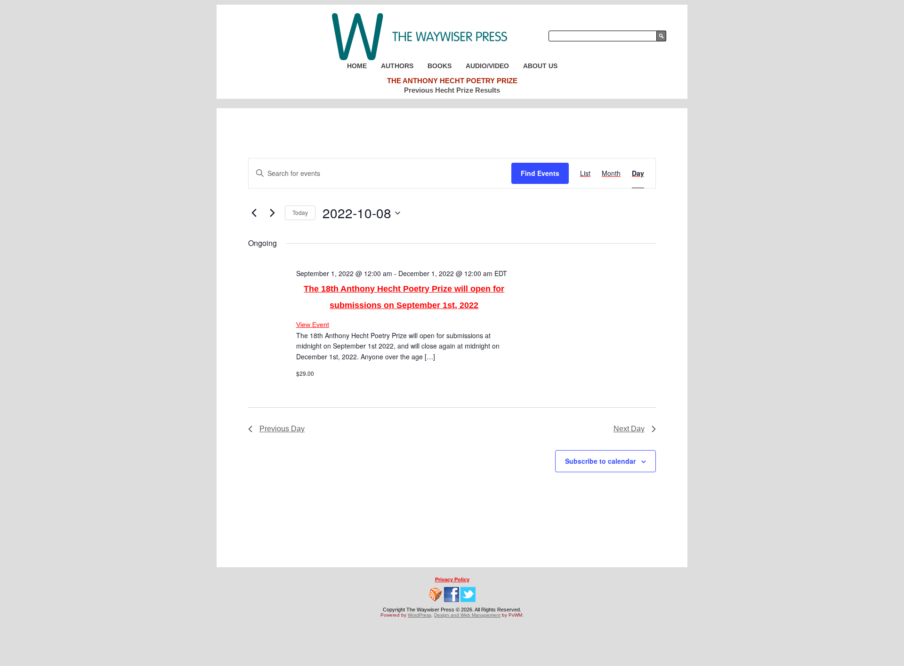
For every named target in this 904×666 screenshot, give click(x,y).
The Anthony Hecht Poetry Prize (452, 81)
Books (440, 66)
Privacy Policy (452, 579)
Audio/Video (487, 66)
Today (300, 212)
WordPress (419, 615)
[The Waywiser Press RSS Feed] (435, 594)
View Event (312, 324)
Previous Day (282, 429)
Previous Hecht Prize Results (452, 90)
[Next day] (272, 213)
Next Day (629, 429)
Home (357, 66)
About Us (540, 66)
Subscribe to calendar (600, 461)
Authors (397, 66)
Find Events (540, 173)
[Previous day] (253, 213)
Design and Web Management (467, 615)
